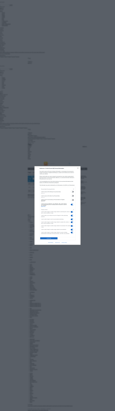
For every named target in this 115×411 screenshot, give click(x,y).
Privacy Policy (64, 242)
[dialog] (57, 205)
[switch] (72, 192)
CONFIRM (49, 238)
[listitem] (57, 189)
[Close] (78, 168)
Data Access (57, 242)
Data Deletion (50, 242)
